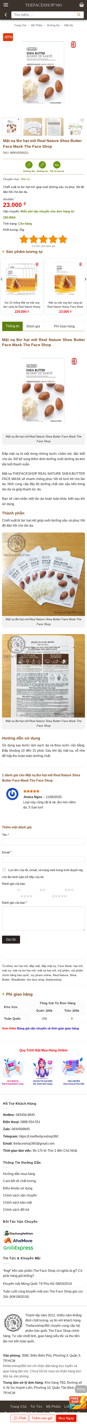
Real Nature (60, 975)
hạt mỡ (78, 966)
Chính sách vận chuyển (20, 1195)
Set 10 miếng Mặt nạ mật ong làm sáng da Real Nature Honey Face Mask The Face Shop (21, 306)
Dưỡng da (53, 25)
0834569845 (21, 1129)
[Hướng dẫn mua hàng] (43, 1071)
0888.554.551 (30, 1122)
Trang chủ (20, 25)
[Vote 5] (63, 239)
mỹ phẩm (64, 970)
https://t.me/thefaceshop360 (38, 1136)
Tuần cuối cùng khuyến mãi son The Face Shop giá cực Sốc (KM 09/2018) (43, 1294)
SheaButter (18, 979)
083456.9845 (25, 1115)
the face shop (35, 979)
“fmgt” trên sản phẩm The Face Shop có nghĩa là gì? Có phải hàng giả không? (42, 1273)
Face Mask (65, 966)
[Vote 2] (34, 239)
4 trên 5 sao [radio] (11, 896)
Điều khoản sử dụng (17, 1188)
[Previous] (9, 74)
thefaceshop (54, 979)
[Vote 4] (53, 239)
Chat (22, 1418)
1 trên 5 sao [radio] (8, 889)
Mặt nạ (68, 25)
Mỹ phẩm (36, 25)
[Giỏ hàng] (81, 4)
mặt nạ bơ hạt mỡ (24, 970)
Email (7, 852)
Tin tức (36, 1406)
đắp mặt (34, 966)
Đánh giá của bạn (13, 883)
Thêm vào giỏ (42, 1418)
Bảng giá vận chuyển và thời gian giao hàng (48, 1028)
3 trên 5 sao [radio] (56, 889)
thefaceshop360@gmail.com (33, 1143)
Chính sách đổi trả (16, 1209)
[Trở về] (6, 15)
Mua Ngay (66, 1418)
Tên (5, 835)
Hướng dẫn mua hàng (19, 1174)
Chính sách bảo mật (17, 1202)
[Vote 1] (24, 239)
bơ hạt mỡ (21, 966)
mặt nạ (6, 970)
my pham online (41, 975)
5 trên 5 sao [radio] (43, 896)
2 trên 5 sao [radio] (30, 889)
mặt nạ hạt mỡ (46, 970)
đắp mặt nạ (48, 966)
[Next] (77, 74)
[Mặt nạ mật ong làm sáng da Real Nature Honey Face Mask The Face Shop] (65, 279)
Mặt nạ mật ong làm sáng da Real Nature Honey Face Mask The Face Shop (65, 306)
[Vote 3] (43, 239)
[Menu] (5, 4)
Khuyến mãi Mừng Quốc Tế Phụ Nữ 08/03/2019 (37, 1283)
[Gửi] (79, 14)
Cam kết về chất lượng (19, 1181)
